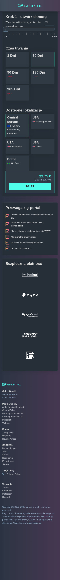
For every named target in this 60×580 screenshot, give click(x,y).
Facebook (6, 482)
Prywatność (7, 452)
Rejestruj (6, 427)
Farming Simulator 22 (12, 408)
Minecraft (6, 411)
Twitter (5, 478)
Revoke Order (8, 430)
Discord (5, 488)
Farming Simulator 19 (12, 404)
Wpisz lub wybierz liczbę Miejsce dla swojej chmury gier (22, 24)
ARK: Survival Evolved (12, 398)
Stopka (5, 455)
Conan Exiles (8, 401)
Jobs (4, 443)
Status (5, 446)
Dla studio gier (9, 439)
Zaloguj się (7, 424)
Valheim (6, 414)
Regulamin (7, 449)
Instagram (7, 485)
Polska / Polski (13, 465)
